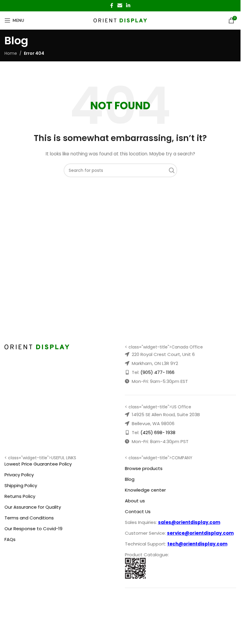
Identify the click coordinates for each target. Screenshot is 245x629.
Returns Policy (19, 496)
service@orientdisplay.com (200, 533)
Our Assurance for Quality (32, 507)
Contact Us (138, 511)
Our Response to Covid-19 (33, 528)
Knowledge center (145, 490)
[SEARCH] (173, 170)
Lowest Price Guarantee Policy (38, 464)
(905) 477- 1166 (157, 372)
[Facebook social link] (111, 5)
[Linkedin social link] (128, 5)
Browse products (144, 468)
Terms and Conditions (29, 518)
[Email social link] (119, 5)
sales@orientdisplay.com (189, 522)
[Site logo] (120, 20)
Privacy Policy (19, 475)
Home (10, 53)
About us (135, 501)
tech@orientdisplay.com (197, 544)
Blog (129, 479)
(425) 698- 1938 (157, 432)
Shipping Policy (20, 485)
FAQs (10, 539)
